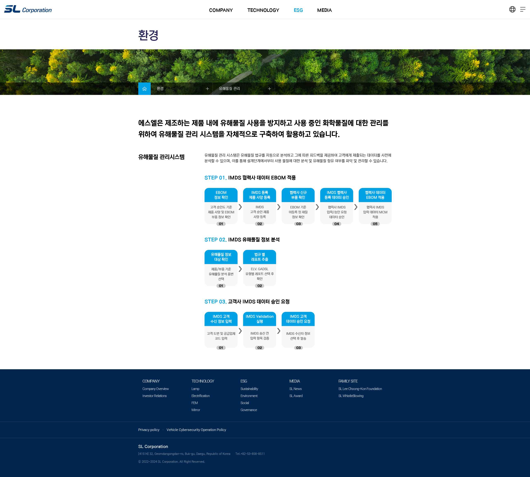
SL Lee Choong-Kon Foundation (360, 389)
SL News (295, 389)
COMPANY (221, 10)
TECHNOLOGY (263, 10)
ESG (298, 10)
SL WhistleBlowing (350, 396)
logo (28, 9)
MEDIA (324, 10)
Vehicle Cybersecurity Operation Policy (196, 430)
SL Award (295, 396)
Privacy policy (148, 430)
